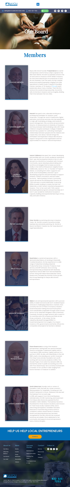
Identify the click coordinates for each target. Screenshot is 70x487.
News (17, 445)
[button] (38, 4)
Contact (41, 445)
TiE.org (54, 86)
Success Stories (29, 446)
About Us (6, 445)
